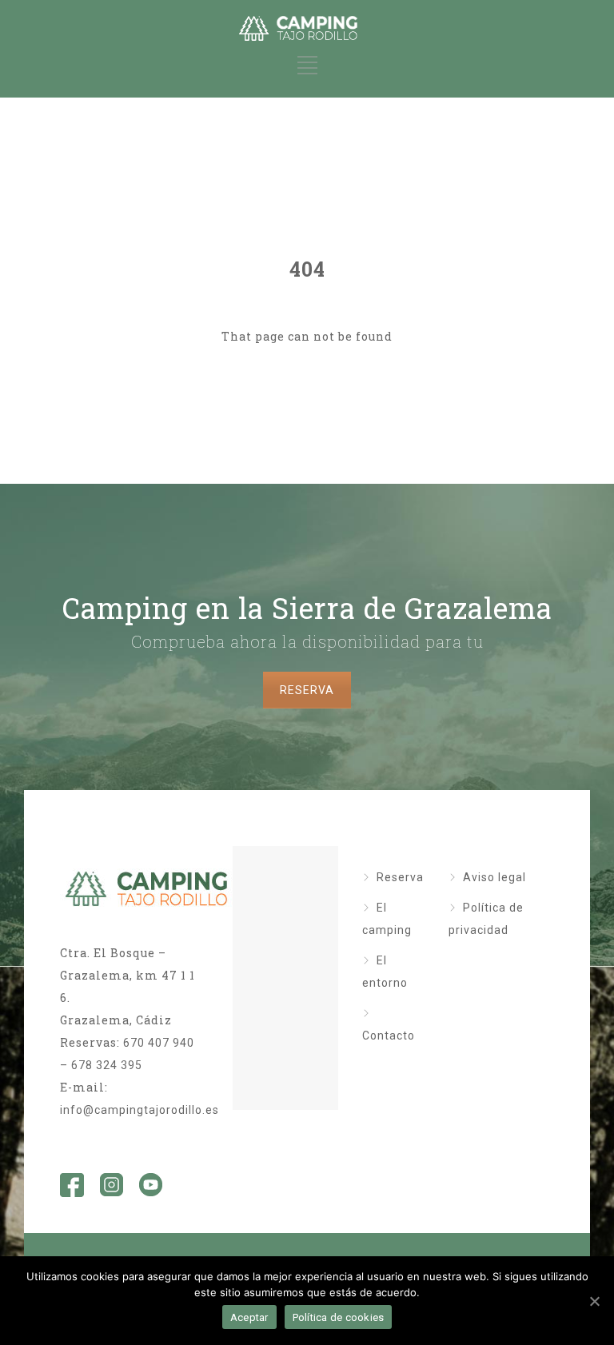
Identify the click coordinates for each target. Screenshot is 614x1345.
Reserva (400, 877)
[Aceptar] (594, 1301)
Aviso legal (494, 877)
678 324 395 (106, 1065)
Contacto (388, 1035)
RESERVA (307, 690)
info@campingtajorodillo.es (139, 1110)
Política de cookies (339, 1317)
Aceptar (249, 1317)
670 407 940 (158, 1042)
